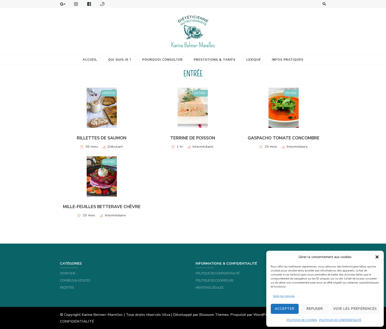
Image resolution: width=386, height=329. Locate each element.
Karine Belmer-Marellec (193, 45)
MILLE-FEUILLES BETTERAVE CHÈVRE (102, 207)
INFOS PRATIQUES (287, 60)
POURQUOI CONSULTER (162, 60)
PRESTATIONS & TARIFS (214, 60)
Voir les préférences (355, 308)
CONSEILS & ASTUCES (75, 280)
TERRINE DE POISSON (192, 138)
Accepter (284, 308)
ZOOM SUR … (69, 273)
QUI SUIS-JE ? (119, 60)
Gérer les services (284, 296)
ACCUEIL (90, 60)
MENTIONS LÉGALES (209, 287)
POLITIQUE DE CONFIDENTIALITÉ (340, 320)
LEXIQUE (253, 60)
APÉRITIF (108, 93)
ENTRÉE (200, 93)
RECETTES (67, 287)
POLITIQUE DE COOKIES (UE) (214, 280)
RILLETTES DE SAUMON (101, 138)
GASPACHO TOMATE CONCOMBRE (283, 138)
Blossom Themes (214, 314)
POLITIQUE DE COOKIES (302, 320)
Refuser (314, 308)
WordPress (263, 314)
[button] (377, 257)
